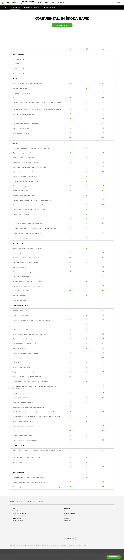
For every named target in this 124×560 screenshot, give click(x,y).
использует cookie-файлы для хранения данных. (33, 557)
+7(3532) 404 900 (115, 2)
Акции (13, 523)
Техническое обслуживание (19, 513)
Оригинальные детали (17, 515)
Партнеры (66, 515)
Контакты (66, 518)
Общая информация (17, 510)
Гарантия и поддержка (17, 520)
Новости (66, 510)
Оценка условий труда (69, 513)
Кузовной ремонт (16, 518)
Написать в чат (67, 520)
